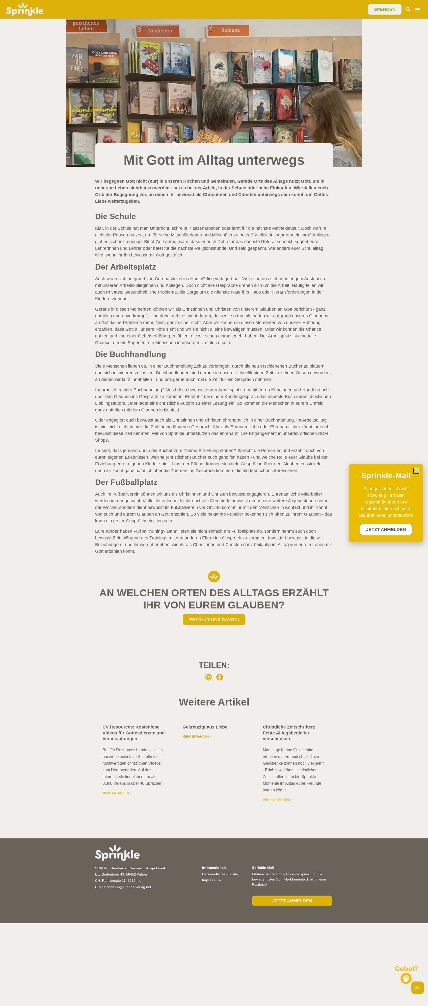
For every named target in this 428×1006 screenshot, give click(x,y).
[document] (214, 503)
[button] (416, 471)
